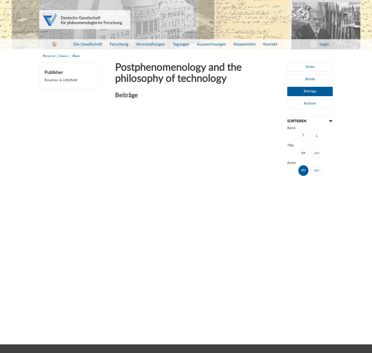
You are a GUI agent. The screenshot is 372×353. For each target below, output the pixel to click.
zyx (316, 153)
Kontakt (270, 44)
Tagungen (181, 44)
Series (310, 67)
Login (324, 44)
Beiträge (310, 91)
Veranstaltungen (150, 44)
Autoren (310, 103)
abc (303, 153)
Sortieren (296, 121)
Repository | (51, 56)
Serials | (64, 56)
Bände (76, 56)
